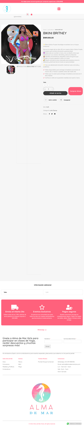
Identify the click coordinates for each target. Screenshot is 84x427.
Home (44, 29)
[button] (59, 9)
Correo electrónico (70, 339)
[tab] (42, 285)
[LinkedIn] (54, 114)
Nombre (47, 339)
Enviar (47, 346)
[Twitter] (52, 114)
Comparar (67, 100)
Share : (45, 114)
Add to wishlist (53, 100)
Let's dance (51, 29)
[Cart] (32, 14)
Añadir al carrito (55, 93)
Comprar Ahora (75, 91)
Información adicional (42, 285)
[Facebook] (49, 114)
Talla (44, 82)
